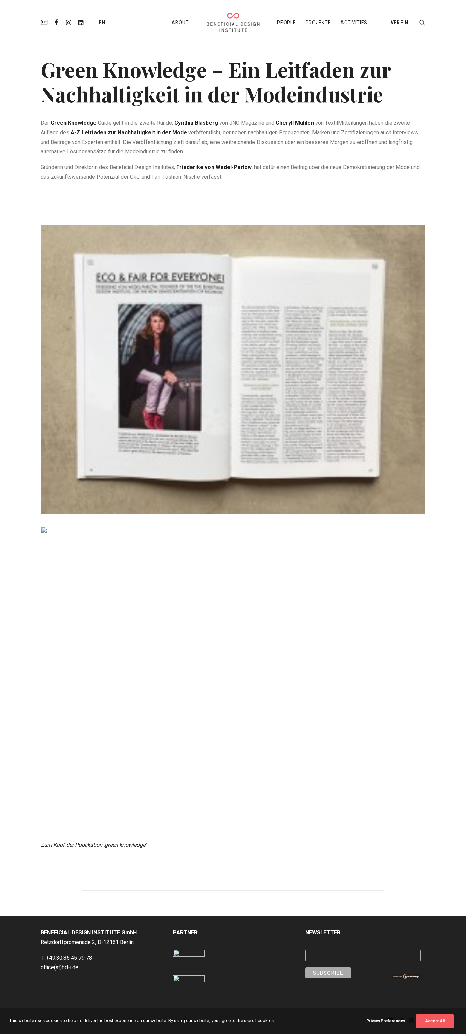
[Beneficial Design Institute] (233, 22)
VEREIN (399, 22)
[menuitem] (45, 22)
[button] (45, 22)
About (180, 22)
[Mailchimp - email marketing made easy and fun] (406, 977)
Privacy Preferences (385, 1021)
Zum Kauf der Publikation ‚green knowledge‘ (93, 845)
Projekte (318, 22)
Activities (353, 22)
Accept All (435, 1021)
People (286, 22)
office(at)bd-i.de (59, 967)
